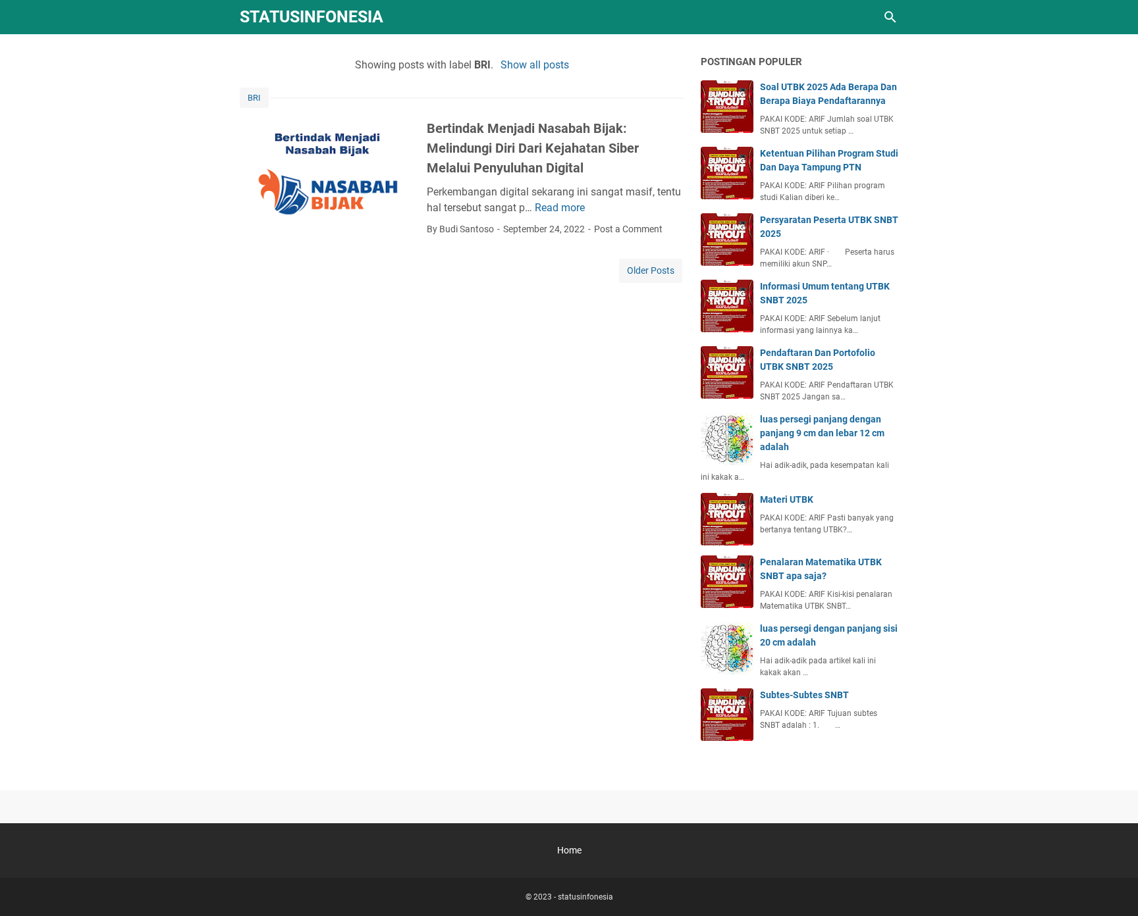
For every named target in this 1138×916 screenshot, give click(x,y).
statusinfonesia (311, 16)
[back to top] (1111, 886)
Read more (560, 207)
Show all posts (534, 65)
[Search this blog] (890, 17)
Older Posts (650, 270)
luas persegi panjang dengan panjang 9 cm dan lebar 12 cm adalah (822, 433)
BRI (254, 98)
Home (569, 850)
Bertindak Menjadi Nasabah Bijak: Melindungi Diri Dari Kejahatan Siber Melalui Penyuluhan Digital (533, 148)
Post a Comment (628, 229)
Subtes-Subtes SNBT (804, 695)
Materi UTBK (786, 499)
